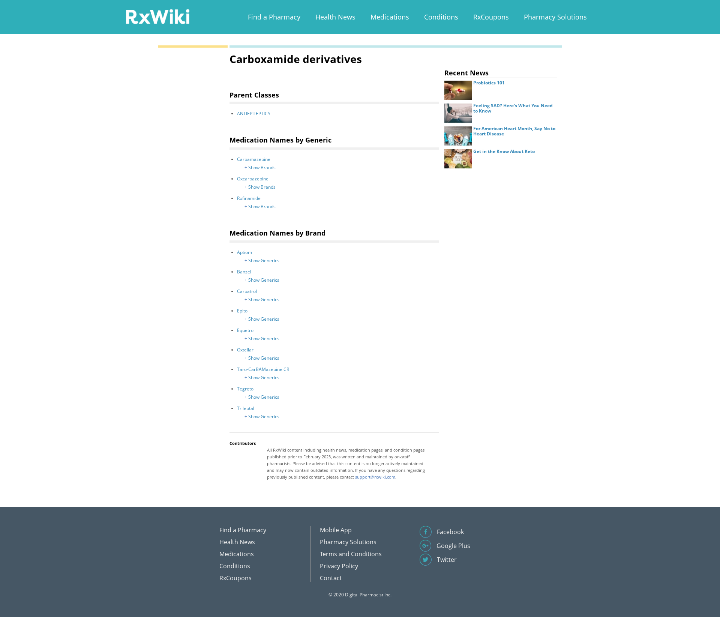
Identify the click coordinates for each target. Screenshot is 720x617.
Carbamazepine (253, 159)
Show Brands (262, 167)
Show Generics (263, 260)
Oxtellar (245, 350)
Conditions (441, 16)
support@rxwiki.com (375, 477)
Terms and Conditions (351, 554)
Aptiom (244, 252)
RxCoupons (491, 16)
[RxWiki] (157, 16)
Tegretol (246, 389)
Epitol (243, 311)
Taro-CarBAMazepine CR (263, 369)
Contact (331, 578)
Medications (389, 16)
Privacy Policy (339, 566)
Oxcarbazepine (252, 179)
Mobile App (336, 530)
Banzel (244, 272)
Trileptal (245, 408)
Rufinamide (249, 198)
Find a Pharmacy (274, 16)
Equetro (245, 330)
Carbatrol (247, 291)
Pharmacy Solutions (555, 16)
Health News (335, 16)
